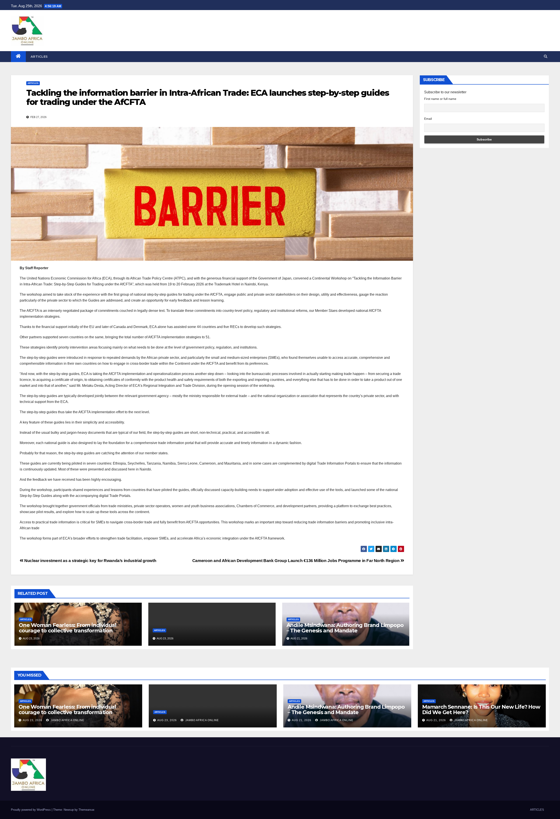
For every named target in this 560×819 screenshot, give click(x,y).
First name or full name (440, 99)
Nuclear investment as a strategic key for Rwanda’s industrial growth (89, 560)
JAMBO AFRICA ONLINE (67, 720)
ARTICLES (39, 57)
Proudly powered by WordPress (31, 809)
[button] (545, 56)
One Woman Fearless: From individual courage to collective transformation (67, 628)
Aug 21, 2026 (301, 720)
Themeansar (86, 809)
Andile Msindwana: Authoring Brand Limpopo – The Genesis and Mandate (345, 628)
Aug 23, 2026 (32, 720)
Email (428, 118)
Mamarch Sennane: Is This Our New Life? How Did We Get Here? (481, 709)
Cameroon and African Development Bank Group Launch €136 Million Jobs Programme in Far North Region (296, 560)
